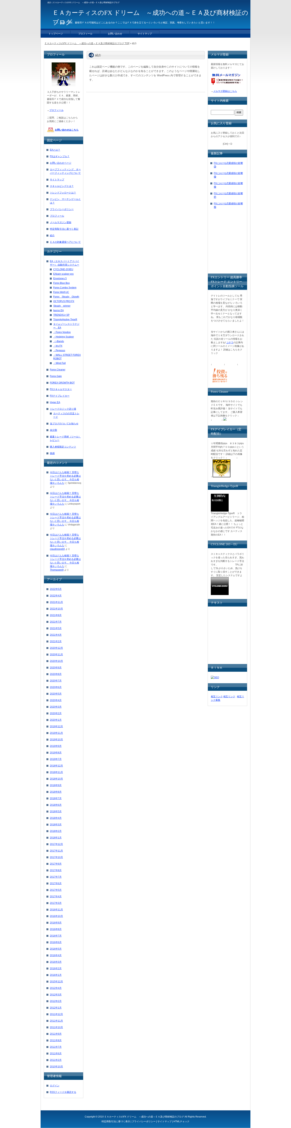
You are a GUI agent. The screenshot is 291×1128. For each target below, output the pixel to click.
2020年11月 (56, 654)
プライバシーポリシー (62, 209)
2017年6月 (56, 883)
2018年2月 (56, 831)
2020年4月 (56, 700)
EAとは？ (55, 149)
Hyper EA (55, 402)
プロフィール (56, 110)
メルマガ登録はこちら (225, 91)
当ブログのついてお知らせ (64, 423)
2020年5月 (56, 693)
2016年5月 (56, 948)
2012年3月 (56, 994)
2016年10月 (56, 916)
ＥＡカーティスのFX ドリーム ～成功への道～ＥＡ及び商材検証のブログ (144, 1116)
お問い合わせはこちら (67, 129)
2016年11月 (56, 909)
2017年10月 (56, 857)
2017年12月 (56, 844)
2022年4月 (56, 595)
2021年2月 (56, 641)
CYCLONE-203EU (63, 269)
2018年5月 (56, 811)
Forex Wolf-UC (61, 292)
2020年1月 (56, 720)
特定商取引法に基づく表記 (64, 229)
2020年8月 (56, 674)
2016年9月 (56, 922)
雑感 (52, 453)
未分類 (53, 430)
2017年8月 (56, 870)
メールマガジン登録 (60, 222)
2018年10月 (56, 778)
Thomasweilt (57, 569)
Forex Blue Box (61, 283)
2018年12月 (56, 765)
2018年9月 (56, 785)
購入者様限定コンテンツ (63, 446)
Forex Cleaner (57, 369)
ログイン (54, 1085)
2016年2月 (56, 968)
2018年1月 (56, 837)
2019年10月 (56, 739)
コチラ (229, 342)
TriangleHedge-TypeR (65, 319)
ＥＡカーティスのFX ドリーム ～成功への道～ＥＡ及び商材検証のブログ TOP (87, 43)
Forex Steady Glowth (66, 296)
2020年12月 (56, 648)
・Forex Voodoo (62, 332)
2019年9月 (56, 746)
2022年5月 (56, 589)
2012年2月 (56, 1001)
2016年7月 (56, 935)
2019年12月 (56, 726)
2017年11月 (56, 850)
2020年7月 (56, 680)
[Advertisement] (240, 245)
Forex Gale (56, 376)
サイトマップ (57, 179)
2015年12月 (56, 981)
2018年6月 (56, 805)
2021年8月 (56, 615)
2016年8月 (56, 929)
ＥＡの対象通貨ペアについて (65, 242)
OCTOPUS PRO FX (63, 301)
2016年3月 (56, 962)
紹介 (52, 235)
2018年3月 (56, 824)
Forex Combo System (64, 287)
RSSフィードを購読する (63, 1092)
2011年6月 (56, 1053)
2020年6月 (56, 687)
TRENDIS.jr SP (61, 315)
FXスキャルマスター (61, 389)
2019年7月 (56, 759)
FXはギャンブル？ (59, 156)
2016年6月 (56, 942)
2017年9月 (56, 863)
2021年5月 (56, 628)
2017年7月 (56, 876)
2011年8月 (56, 1040)
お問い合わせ (115, 33)
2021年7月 (56, 621)
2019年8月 (56, 752)
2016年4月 (56, 955)
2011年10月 (56, 1027)
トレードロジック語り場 (63, 409)
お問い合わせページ (60, 163)
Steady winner (61, 305)
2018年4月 (56, 818)
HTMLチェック (181, 1121)
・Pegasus (59, 350)
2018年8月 (56, 791)
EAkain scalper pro (63, 274)
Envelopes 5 (60, 278)
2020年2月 (56, 713)
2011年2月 (56, 1060)
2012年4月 (56, 988)
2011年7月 (56, 1047)
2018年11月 (56, 772)
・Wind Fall (59, 363)
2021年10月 (56, 608)
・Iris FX (57, 345)
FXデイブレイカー (59, 395)
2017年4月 (56, 896)
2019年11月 (56, 733)
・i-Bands (58, 341)
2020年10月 (56, 661)
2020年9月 (56, 667)
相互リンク (217, 696)
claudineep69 (57, 549)
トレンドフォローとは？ (63, 192)
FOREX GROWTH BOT (62, 382)
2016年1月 (56, 975)
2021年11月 (56, 602)
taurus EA (58, 310)
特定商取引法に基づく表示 (116, 1121)
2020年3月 (56, 706)
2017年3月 (56, 903)
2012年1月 (56, 1007)
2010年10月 (56, 1066)
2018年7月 (56, 798)
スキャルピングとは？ (62, 186)
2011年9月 (56, 1033)
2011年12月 (56, 1014)
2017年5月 (56, 890)
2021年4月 (56, 634)
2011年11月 (56, 1020)
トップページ (55, 33)
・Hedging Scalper (63, 336)
